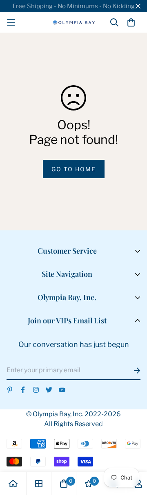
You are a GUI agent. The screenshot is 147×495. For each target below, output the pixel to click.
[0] (64, 484)
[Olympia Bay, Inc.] (73, 22)
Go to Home (73, 169)
